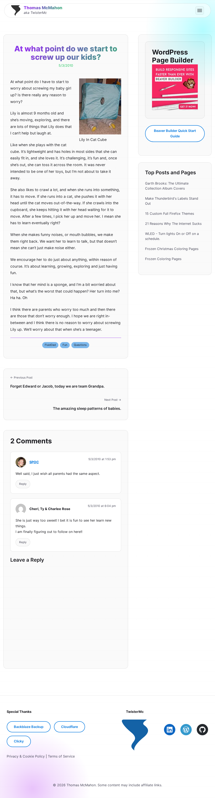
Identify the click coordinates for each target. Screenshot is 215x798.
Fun (65, 344)
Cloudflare (69, 727)
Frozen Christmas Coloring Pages (171, 249)
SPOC (34, 462)
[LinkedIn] (169, 729)
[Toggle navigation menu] (199, 10)
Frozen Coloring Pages (163, 259)
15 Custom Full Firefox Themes (169, 213)
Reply (23, 484)
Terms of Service (61, 756)
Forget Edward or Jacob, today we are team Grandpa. (57, 386)
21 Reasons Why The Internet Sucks (173, 223)
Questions (80, 344)
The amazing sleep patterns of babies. (87, 408)
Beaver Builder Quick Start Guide (175, 133)
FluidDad (50, 344)
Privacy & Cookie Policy (26, 756)
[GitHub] (202, 729)
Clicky (19, 741)
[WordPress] (186, 729)
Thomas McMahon (43, 7)
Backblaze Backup (28, 727)
